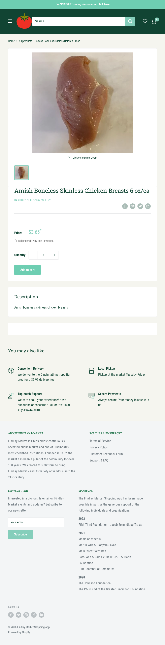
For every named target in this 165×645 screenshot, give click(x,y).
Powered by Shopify (19, 632)
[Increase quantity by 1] (54, 255)
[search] (78, 21)
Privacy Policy (99, 447)
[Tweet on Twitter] (140, 206)
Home (11, 41)
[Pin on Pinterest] (132, 206)
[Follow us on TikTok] (34, 615)
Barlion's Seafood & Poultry (32, 200)
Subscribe (20, 534)
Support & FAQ (99, 460)
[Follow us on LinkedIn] (41, 615)
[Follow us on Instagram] (26, 615)
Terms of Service (100, 441)
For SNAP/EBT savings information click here (82, 4)
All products (25, 41)
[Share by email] (148, 206)
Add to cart (27, 270)
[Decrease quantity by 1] (33, 255)
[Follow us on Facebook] (11, 615)
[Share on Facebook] (125, 206)
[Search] (130, 21)
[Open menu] (10, 21)
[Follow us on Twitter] (18, 615)
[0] (153, 21)
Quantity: (20, 255)
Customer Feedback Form (106, 454)
